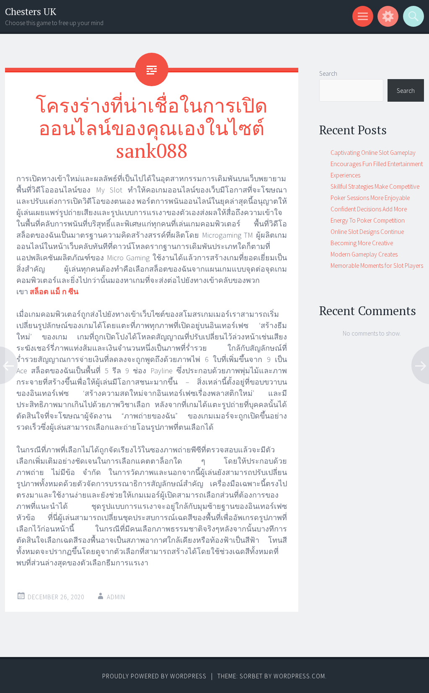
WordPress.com (299, 676)
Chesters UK (30, 11)
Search (328, 73)
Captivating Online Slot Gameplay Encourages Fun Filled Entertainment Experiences (377, 164)
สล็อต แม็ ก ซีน (54, 291)
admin (116, 597)
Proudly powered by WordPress (154, 676)
